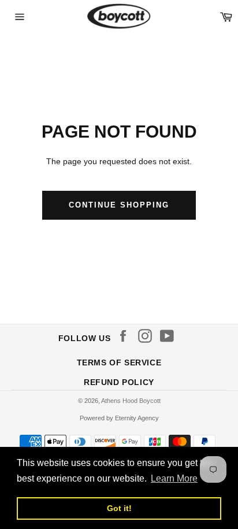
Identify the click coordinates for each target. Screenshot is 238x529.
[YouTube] (170, 336)
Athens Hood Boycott (131, 400)
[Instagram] (148, 336)
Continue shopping (119, 205)
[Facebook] (126, 336)
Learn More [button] (174, 478)
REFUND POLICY (119, 382)
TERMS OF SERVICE (119, 362)
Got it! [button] (119, 508)
